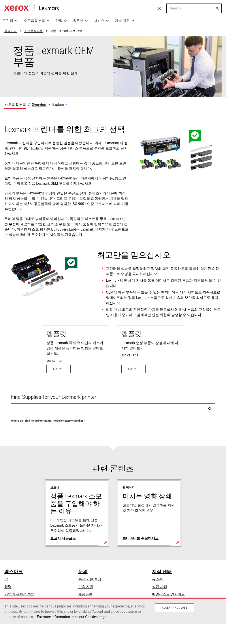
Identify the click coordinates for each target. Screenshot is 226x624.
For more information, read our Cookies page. (71, 617)
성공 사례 (159, 587)
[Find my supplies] (210, 409)
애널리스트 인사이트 (168, 594)
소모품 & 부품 (34, 21)
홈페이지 (31, 7)
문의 (83, 571)
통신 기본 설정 (89, 579)
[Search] (217, 8)
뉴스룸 (157, 579)
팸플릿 (56, 334)
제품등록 (85, 594)
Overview (39, 104)
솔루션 (78, 21)
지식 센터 (162, 571)
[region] (113, 611)
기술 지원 (122, 21)
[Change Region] (159, 8)
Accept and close (174, 607)
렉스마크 (13, 571)
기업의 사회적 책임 (19, 594)
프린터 (8, 21)
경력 (7, 587)
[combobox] (194, 8)
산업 (58, 21)
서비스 (99, 21)
